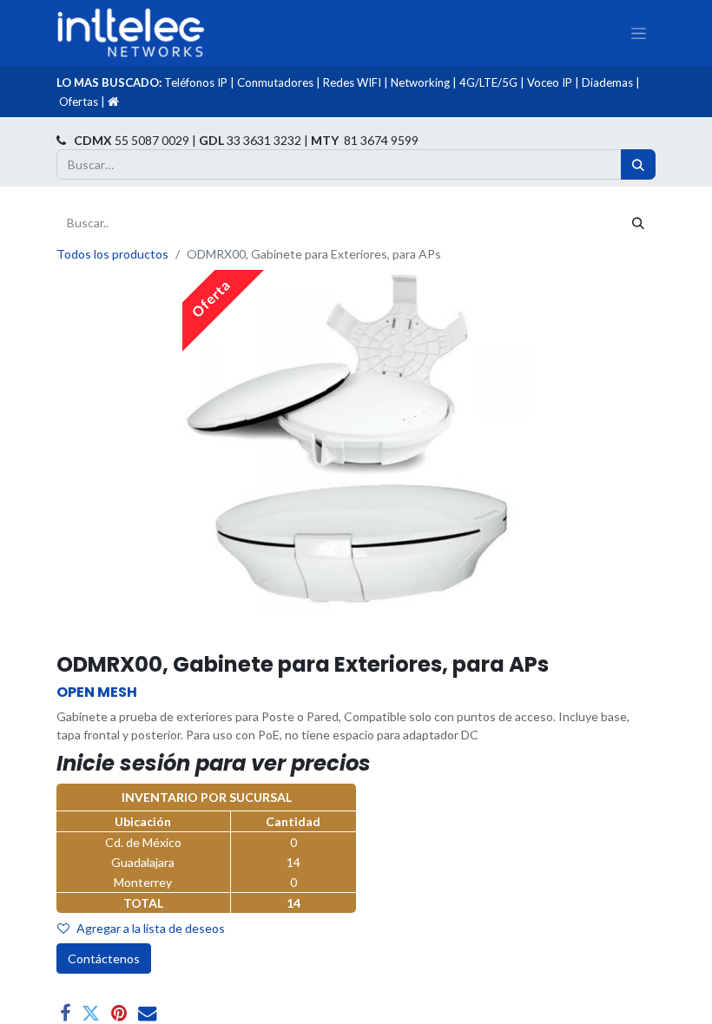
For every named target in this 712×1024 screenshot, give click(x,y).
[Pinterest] (119, 1013)
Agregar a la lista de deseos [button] (150, 928)
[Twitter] (91, 1013)
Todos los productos (112, 253)
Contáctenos (104, 958)
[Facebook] (65, 1013)
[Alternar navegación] (639, 33)
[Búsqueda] (638, 164)
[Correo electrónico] (147, 1013)
